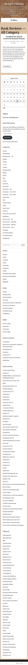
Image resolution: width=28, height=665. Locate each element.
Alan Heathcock (7, 538)
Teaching (5, 230)
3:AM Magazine (7, 535)
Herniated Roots (7, 297)
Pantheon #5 (6, 462)
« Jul (4, 108)
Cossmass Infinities (8, 408)
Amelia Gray (6, 549)
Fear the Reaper (7, 424)
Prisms (5, 468)
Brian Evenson (7, 559)
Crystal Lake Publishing (9, 576)
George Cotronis (7, 598)
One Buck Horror (7, 349)
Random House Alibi (8, 636)
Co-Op (4, 164)
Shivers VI (5, 481)
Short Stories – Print (8, 227)
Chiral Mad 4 (6, 399)
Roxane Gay (6, 641)
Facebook (5, 260)
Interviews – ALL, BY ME (9, 192)
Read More (7, 66)
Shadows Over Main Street (10, 476)
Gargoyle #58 (6, 432)
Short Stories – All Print (9, 224)
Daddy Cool (6, 413)
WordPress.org (7, 655)
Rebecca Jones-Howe (8, 639)
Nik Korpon (6, 628)
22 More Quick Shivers (9, 370)
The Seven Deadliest (8, 500)
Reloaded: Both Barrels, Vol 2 (10, 473)
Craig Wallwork (7, 573)
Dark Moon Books (7, 581)
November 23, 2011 (14, 41)
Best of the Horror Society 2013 (11, 380)
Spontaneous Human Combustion (12, 302)
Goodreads (6, 265)
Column (5, 167)
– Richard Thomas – (14, 3)
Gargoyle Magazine (8, 595)
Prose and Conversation (9, 213)
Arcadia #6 (6, 373)
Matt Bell (5, 619)
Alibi (4, 540)
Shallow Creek (6, 479)
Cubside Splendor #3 (8, 410)
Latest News (6, 197)
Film (4, 178)
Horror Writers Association (10, 600)
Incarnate (5, 183)
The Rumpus (6, 649)
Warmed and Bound (8, 511)
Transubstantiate (7, 235)
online (4, 205)
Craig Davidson (7, 570)
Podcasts (5, 211)
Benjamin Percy (7, 557)
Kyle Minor (6, 606)
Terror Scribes (7, 492)
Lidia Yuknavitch (7, 611)
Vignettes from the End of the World (12, 509)
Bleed (4, 383)
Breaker (5, 159)
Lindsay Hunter (7, 614)
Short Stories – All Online (9, 222)
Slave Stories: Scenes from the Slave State (14, 484)
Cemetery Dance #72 (8, 391)
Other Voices (6, 208)
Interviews (6, 186)
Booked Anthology (8, 389)
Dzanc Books (6, 589)
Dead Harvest (6, 419)
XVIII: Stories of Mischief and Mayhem (13, 525)
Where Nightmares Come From (11, 519)
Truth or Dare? (7, 506)
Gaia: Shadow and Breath (9, 429)
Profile (4, 271)
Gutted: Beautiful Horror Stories (11, 440)
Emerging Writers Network (10, 592)
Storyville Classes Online (9, 273)
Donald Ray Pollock (8, 584)
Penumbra (5, 352)
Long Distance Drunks (9, 451)
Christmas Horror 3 (8, 402)
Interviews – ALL (7, 189)
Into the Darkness (7, 449)
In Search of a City (8, 446)
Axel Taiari (6, 554)
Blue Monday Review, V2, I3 (10, 386)
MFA (4, 200)
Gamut (4, 181)
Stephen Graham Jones (9, 644)
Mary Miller (6, 617)
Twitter (5, 114)
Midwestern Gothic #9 (9, 457)
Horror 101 (5, 443)
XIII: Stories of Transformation (11, 522)
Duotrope (5, 587)
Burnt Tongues (7, 323)
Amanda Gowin (7, 543)
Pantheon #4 (6, 459)
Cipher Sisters (6, 405)
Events (4, 175)
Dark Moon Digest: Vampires (10, 416)
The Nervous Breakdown (9, 276)
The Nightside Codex (8, 498)
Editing (5, 172)
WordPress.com (7, 652)
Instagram (6, 268)
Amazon (5, 254)
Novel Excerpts (7, 202)
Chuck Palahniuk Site (8, 565)
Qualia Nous (6, 470)
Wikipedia (5, 282)
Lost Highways (7, 454)
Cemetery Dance (7, 562)
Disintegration (7, 170)
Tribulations (6, 238)
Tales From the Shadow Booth (11, 489)
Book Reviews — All (8, 156)
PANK (4, 630)
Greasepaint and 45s (8, 438)
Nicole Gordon (6, 625)
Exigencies (6, 326)
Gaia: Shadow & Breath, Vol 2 (10, 427)
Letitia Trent (6, 609)
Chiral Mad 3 (6, 397)
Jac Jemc (5, 603)
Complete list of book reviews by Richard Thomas (14, 38)
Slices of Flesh (6, 487)
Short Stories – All (7, 219)
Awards (5, 151)
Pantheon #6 (6, 465)
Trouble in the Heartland (9, 503)
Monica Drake (6, 622)
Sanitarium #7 (7, 355)
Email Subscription (9, 123)
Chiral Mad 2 (6, 394)
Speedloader (6, 360)
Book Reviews (6, 153)
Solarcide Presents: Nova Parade (11, 357)
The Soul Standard (8, 232)
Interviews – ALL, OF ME (9, 194)
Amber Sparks (6, 546)
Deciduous (5, 421)
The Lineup (6, 329)
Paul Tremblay (7, 633)
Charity (5, 162)
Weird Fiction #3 (7, 514)
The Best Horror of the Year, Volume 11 (13, 495)
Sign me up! (7, 137)
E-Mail (4, 257)
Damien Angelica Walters (9, 579)
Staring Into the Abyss (9, 305)
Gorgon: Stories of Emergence (11, 435)
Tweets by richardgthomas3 (10, 117)
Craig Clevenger (7, 568)
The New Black (7, 332)
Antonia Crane (7, 551)
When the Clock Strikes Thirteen (11, 517)
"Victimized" (6, 342)
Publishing (6, 216)
